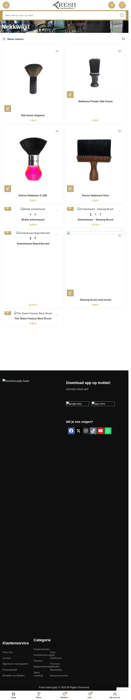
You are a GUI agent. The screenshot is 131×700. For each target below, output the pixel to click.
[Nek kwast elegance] (33, 79)
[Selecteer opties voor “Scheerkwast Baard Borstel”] (7, 231)
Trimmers (55, 663)
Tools (52, 652)
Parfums (38, 660)
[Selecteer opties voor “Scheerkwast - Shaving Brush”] (70, 207)
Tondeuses (56, 658)
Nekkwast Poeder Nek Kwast (95, 101)
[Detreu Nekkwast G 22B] (33, 159)
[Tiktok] (93, 430)
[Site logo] (64, 4)
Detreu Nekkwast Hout (95, 195)
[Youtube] (100, 430)
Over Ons (8, 652)
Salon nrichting (38, 674)
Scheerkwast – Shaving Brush (95, 219)
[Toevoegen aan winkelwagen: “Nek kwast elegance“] (7, 108)
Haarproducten (40, 649)
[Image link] (33, 506)
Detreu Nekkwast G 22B (33, 195)
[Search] (121, 15)
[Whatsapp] (108, 430)
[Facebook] (71, 430)
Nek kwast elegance (33, 115)
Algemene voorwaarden (15, 663)
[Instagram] (86, 430)
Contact (7, 658)
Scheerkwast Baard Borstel (33, 243)
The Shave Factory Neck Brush (32, 318)
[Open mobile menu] (6, 5)
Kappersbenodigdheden (40, 666)
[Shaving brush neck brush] (95, 263)
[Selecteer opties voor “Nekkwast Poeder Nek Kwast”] (70, 94)
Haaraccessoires (56, 675)
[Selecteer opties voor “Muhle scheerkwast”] (7, 207)
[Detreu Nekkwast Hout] (95, 159)
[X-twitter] (78, 430)
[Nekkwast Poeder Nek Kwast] (95, 72)
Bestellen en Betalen (14, 675)
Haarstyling (56, 669)
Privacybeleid (10, 669)
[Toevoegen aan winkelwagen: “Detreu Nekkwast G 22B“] (7, 188)
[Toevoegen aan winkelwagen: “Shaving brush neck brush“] (70, 293)
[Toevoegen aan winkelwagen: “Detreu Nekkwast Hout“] (70, 188)
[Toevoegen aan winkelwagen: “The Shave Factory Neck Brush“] (7, 311)
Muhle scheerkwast (33, 219)
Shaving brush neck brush (95, 299)
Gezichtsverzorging (40, 655)
